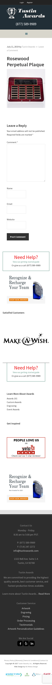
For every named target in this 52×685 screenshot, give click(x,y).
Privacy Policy (9, 660)
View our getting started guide (26, 261)
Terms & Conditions (31, 660)
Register (29, 2)
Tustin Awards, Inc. (25, 663)
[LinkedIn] (32, 643)
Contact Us (44, 660)
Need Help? (26, 257)
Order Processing (26, 620)
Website (11, 219)
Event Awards (13, 409)
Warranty (19, 660)
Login (22, 2)
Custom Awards (14, 402)
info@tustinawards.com (26, 550)
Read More (44, 593)
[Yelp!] (26, 643)
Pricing (26, 616)
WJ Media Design (32, 667)
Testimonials (26, 624)
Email (9, 203)
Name (9, 188)
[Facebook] (20, 643)
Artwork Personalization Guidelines (26, 628)
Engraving (12, 405)
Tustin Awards (26, 13)
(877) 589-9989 (26, 24)
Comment (12, 142)
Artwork (26, 608)
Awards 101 (12, 398)
